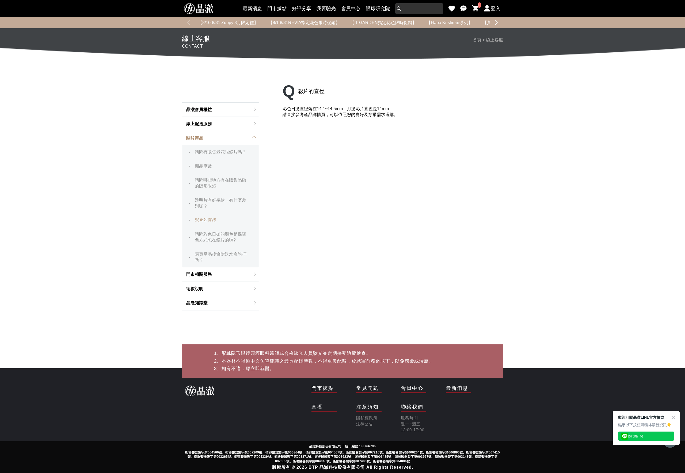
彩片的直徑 (205, 220)
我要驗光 (326, 8)
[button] (496, 22)
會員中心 (350, 8)
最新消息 (252, 8)
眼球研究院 (378, 8)
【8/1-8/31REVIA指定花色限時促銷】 (304, 22)
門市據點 (277, 8)
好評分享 (301, 8)
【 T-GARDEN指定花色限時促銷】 (383, 22)
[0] (475, 8)
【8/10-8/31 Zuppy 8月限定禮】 (228, 22)
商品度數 (203, 166)
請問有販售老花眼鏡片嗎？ (220, 152)
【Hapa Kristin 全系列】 (450, 22)
